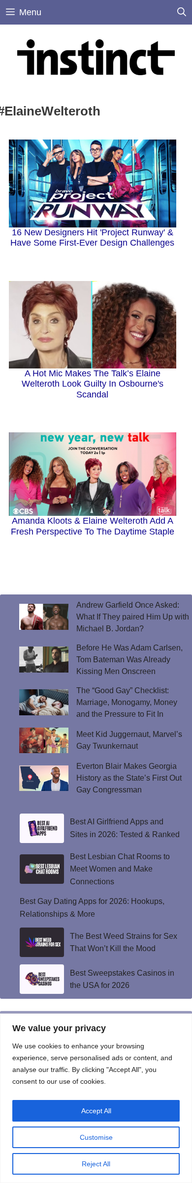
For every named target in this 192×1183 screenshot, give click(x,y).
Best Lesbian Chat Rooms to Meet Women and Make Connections (120, 869)
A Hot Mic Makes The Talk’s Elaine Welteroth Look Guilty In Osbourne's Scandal (92, 383)
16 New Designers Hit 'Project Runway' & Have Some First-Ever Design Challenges (92, 237)
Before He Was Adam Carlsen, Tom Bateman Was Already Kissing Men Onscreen (129, 660)
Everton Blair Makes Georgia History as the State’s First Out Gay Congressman (129, 778)
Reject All (96, 1164)
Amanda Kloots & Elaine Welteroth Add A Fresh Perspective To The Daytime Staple (92, 526)
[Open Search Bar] (181, 12)
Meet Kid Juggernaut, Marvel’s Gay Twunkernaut (129, 740)
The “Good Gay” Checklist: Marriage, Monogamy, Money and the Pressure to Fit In (126, 702)
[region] (96, 1098)
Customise (96, 1137)
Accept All (96, 1111)
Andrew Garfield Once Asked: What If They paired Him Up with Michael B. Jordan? (132, 617)
